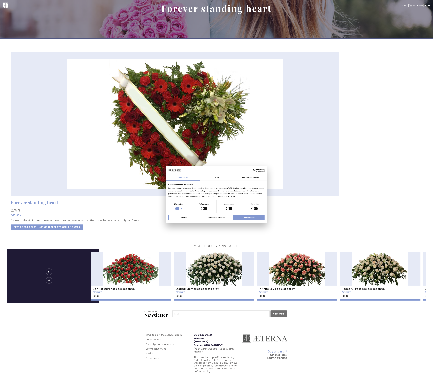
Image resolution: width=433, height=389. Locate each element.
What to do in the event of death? (164, 335)
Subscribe (278, 313)
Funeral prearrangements (160, 344)
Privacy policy (153, 358)
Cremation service (156, 348)
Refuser (184, 218)
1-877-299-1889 (277, 358)
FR (425, 5)
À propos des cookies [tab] (250, 177)
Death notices (153, 339)
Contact (404, 5)
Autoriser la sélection (216, 218)
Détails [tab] (216, 177)
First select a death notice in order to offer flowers (47, 227)
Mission (149, 353)
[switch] (204, 208)
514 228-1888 (418, 5)
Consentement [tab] (182, 177)
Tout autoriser (249, 218)
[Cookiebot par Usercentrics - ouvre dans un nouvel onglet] (255, 170)
